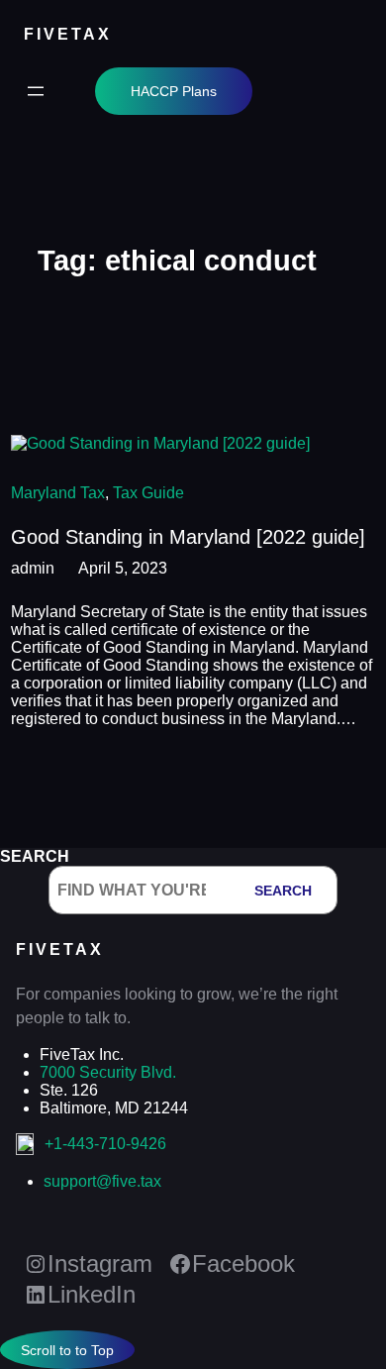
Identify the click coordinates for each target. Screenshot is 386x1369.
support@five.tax (102, 1181)
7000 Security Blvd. (108, 1072)
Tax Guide (148, 492)
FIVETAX (68, 34)
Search (34, 856)
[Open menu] (36, 91)
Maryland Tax (58, 492)
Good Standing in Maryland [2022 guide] (188, 537)
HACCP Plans (174, 91)
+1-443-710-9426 (105, 1143)
